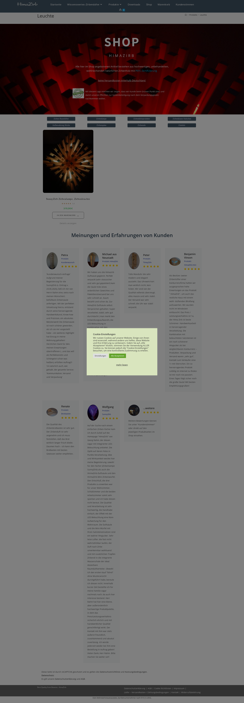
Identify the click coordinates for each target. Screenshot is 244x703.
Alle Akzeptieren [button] (117, 355)
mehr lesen (122, 364)
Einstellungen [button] (100, 355)
